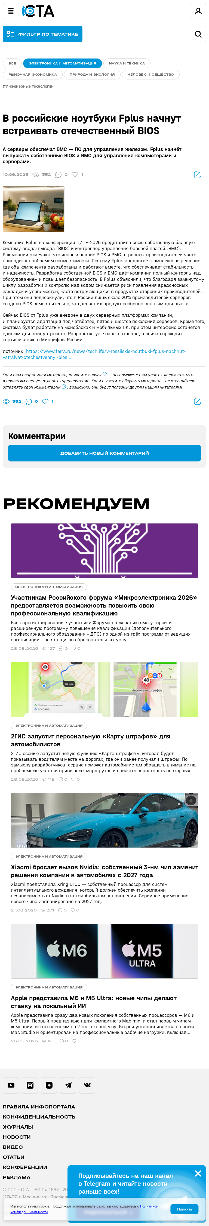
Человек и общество (151, 74)
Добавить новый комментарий (104, 453)
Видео (13, 1147)
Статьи (13, 1157)
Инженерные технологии (30, 86)
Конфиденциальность (39, 1117)
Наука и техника (127, 63)
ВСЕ (12, 63)
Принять (184, 1209)
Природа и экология (92, 74)
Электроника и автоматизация (62, 63)
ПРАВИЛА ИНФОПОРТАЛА (39, 1107)
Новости (17, 1137)
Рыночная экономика (32, 74)
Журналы (18, 1127)
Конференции (25, 1167)
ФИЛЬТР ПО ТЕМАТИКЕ (48, 34)
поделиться (197, 175)
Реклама (16, 1177)
